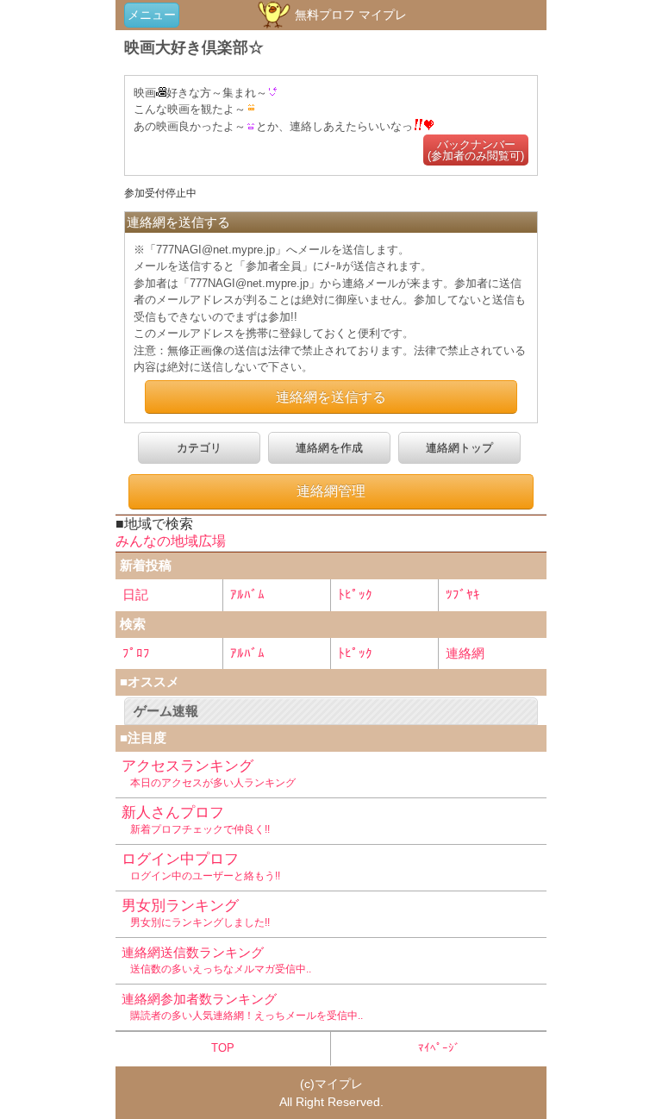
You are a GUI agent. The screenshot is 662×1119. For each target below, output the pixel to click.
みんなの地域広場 (171, 541)
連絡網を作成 (329, 447)
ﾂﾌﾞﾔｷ (463, 594)
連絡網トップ (459, 447)
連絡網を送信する (331, 397)
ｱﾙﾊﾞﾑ (247, 594)
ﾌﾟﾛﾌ (136, 653)
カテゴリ (199, 447)
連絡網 (465, 653)
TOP (222, 1047)
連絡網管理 (331, 491)
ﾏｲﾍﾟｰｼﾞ (439, 1047)
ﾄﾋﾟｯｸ (355, 594)
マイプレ (339, 1084)
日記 (135, 594)
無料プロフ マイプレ (349, 15)
